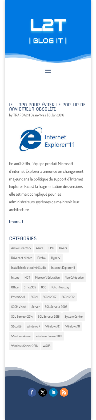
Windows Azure (21, 336)
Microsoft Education (47, 277)
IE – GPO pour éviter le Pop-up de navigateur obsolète (47, 107)
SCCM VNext (18, 307)
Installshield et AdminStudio (28, 268)
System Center (74, 316)
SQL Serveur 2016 (48, 316)
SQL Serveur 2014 (22, 316)
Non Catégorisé (74, 277)
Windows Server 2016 (24, 346)
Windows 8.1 (52, 326)
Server (35, 307)
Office (15, 287)
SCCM (34, 297)
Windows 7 (33, 326)
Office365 (30, 287)
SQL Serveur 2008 (56, 307)
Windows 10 (72, 326)
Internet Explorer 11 (63, 268)
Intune (15, 277)
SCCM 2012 (68, 297)
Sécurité (16, 326)
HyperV (56, 258)
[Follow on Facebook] (32, 392)
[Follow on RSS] (64, 392)
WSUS (46, 346)
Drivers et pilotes (21, 258)
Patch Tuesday (60, 287)
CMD (51, 248)
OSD (43, 287)
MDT (27, 277)
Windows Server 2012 (49, 336)
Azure (39, 248)
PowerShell (18, 297)
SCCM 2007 (50, 297)
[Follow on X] (42, 392)
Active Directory (21, 248)
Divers (63, 248)
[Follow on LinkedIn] (53, 392)
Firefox (41, 258)
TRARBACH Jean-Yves (29, 115)
